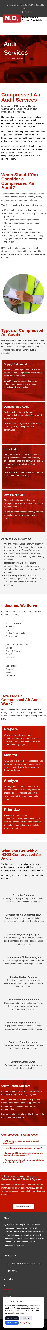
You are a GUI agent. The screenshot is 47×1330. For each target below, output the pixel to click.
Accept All (12, 1318)
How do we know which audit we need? (23, 1148)
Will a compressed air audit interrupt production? (21, 1142)
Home (6, 58)
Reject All (26, 1318)
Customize (12, 1323)
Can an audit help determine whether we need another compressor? (23, 1154)
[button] (23, 1142)
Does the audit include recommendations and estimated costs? (23, 1161)
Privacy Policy (25, 1323)
